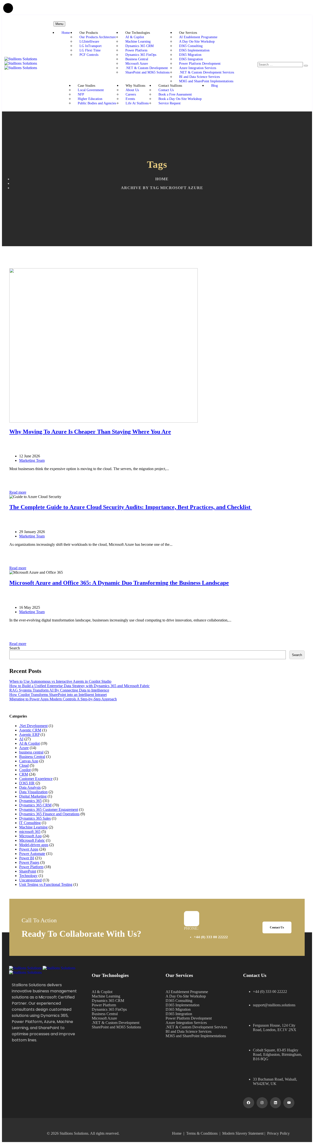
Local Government (91, 90)
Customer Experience (35, 779)
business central (31, 752)
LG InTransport (90, 46)
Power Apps (28, 849)
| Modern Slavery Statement (241, 1133)
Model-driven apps (33, 845)
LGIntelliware (89, 41)
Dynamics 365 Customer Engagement (48, 809)
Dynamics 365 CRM (139, 46)
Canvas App (28, 761)
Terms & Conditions (202, 1133)
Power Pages (29, 862)
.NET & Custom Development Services (206, 72)
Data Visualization (33, 792)
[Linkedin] (275, 1102)
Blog (214, 85)
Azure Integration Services (197, 68)
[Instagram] (262, 1102)
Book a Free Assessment (175, 94)
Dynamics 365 (30, 801)
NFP (81, 94)
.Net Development (33, 726)
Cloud (24, 765)
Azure (24, 748)
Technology (28, 876)
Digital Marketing (33, 796)
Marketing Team (32, 460)
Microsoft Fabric (32, 840)
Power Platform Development (200, 63)
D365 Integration (191, 59)
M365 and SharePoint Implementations (206, 81)
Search (14, 648)
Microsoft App (30, 836)
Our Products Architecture (97, 37)
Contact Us (166, 90)
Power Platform (136, 50)
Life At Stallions (137, 103)
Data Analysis (30, 787)
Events (130, 99)
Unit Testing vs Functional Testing (45, 884)
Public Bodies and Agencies (97, 103)
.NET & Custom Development (146, 68)
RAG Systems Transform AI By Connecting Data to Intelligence (59, 690)
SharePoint (27, 871)
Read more (17, 492)
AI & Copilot (134, 37)
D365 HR (27, 783)
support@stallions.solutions (274, 1005)
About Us (132, 90)
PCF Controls (88, 55)
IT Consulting (30, 823)
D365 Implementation (194, 50)
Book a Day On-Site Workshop (180, 99)
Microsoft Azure (136, 63)
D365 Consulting (191, 46)
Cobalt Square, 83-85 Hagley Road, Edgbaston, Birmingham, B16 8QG (277, 1054)
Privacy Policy (278, 1133)
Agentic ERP (29, 734)
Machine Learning (138, 41)
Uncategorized (30, 880)
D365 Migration (190, 55)
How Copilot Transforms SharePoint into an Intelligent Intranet (58, 695)
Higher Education (90, 99)
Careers (131, 94)
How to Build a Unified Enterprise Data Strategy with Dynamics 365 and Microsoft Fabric (79, 686)
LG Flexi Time (90, 50)
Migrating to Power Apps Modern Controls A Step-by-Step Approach (63, 699)
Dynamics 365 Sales (35, 818)
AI (21, 739)
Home (66, 33)
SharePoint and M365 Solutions (147, 72)
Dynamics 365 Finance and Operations (49, 814)
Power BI (26, 858)
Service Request (169, 103)
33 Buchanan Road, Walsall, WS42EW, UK (275, 1081)
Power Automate (32, 854)
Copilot (25, 770)
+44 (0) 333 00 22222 (211, 937)
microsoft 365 (29, 831)
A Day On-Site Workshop (197, 41)
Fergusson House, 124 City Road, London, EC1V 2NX (274, 1027)
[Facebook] (248, 1102)
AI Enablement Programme (198, 37)
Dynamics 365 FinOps (140, 55)
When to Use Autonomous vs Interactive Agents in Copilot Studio (60, 681)
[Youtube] (288, 1102)
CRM (23, 774)
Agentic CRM (30, 730)
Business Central (136, 59)
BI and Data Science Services (199, 77)
